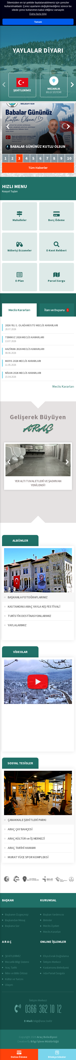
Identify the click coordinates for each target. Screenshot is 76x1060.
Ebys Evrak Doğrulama (56, 956)
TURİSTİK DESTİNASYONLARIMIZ (29, 616)
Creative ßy (38, 1041)
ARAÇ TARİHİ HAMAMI (22, 848)
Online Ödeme (19, 1056)
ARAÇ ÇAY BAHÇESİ (20, 829)
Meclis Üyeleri (51, 926)
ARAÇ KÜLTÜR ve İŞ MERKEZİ (26, 838)
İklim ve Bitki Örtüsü (16, 973)
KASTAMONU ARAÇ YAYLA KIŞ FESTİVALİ (34, 606)
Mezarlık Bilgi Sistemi (17, 962)
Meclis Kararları (19, 310)
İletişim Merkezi (52, 962)
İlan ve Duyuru (56, 310)
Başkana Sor (12, 926)
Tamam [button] (38, 22)
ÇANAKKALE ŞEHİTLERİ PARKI (27, 820)
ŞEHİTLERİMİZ (13, 956)
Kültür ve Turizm (14, 979)
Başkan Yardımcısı (53, 914)
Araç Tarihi (11, 967)
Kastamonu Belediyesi (56, 967)
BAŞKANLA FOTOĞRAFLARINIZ (28, 597)
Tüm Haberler (38, 168)
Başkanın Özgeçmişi (16, 914)
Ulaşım (9, 985)
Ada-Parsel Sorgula (54, 973)
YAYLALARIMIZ (17, 625)
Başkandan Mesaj (15, 920)
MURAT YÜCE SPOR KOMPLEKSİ (28, 857)
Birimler (47, 920)
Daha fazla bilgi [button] (38, 14)
